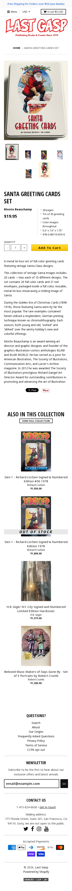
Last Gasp (41, 867)
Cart (55, 11)
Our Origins (36, 732)
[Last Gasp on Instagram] (39, 828)
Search (36, 723)
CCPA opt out (36, 750)
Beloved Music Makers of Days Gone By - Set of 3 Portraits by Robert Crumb (36, 674)
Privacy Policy (36, 741)
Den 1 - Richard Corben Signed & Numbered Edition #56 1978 (36, 479)
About (36, 727)
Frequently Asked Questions (36, 736)
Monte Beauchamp (18, 209)
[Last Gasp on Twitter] (25, 828)
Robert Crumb (36, 679)
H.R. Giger (36, 615)
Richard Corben (36, 485)
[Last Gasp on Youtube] (46, 828)
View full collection (36, 420)
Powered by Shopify (36, 872)
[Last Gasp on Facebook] (32, 828)
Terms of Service (36, 745)
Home (16, 48)
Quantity (9, 242)
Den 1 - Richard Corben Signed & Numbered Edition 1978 (36, 544)
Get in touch (48, 807)
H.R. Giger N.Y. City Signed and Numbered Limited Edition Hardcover (36, 609)
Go (64, 783)
